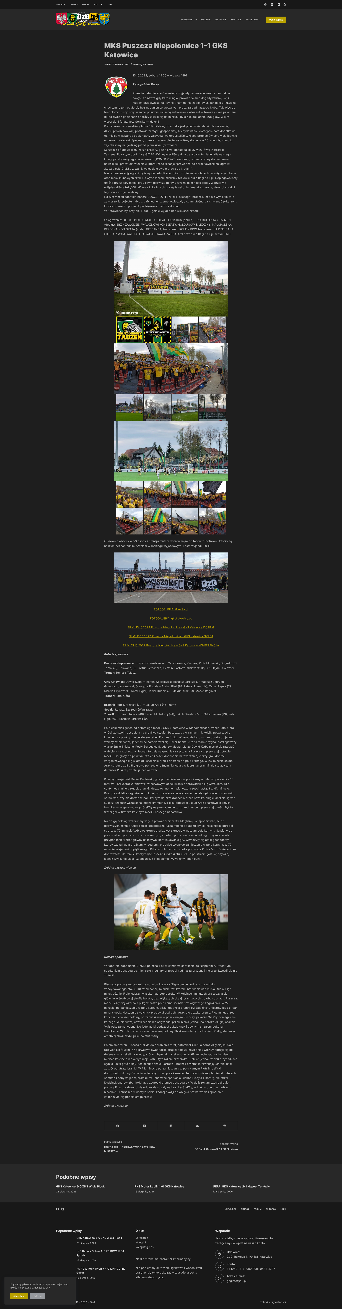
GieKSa (137, 64)
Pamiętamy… (253, 19)
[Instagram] (272, 4)
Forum (85, 4)
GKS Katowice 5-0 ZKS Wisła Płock (80, 1186)
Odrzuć (37, 1296)
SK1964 (74, 4)
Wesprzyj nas (276, 19)
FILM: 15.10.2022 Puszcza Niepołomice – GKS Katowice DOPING (171, 627)
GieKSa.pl (61, 4)
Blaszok (98, 4)
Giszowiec (187, 19)
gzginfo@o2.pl (237, 1281)
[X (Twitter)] (144, 1125)
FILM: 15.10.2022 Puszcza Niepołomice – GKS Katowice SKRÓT (171, 636)
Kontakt (236, 19)
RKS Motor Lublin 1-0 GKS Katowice (159, 1186)
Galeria (206, 19)
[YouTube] (279, 4)
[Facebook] (265, 4)
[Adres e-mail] (197, 1125)
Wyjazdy (147, 64)
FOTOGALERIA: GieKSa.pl (171, 609)
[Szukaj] (285, 4)
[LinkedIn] (171, 1125)
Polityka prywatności (273, 1302)
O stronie (220, 19)
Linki (109, 4)
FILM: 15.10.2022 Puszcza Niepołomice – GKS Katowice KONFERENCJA (171, 645)
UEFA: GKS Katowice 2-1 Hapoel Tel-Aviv (241, 1186)
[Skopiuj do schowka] (224, 1125)
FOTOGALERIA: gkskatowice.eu (171, 618)
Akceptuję (19, 1296)
